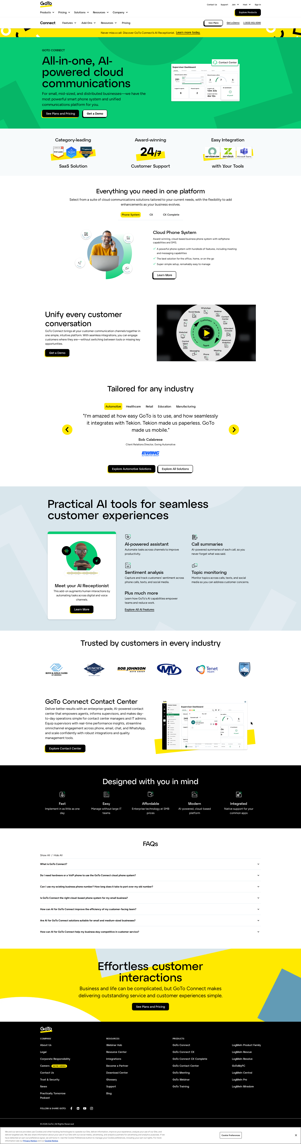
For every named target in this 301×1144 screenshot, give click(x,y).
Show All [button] (45, 855)
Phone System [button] (131, 214)
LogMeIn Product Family (246, 1044)
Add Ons (87, 22)
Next (234, 429)
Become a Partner (117, 1065)
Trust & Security (49, 1079)
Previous (67, 429)
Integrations (113, 1058)
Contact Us (212, 4)
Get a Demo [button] (95, 113)
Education (164, 406)
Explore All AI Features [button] (139, 609)
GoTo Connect (181, 1044)
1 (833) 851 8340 (252, 22)
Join (233, 4)
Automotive (113, 406)
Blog (109, 1093)
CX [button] (151, 214)
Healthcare (133, 406)
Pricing (62, 12)
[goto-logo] (150, 1030)
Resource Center (116, 1051)
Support (224, 4)
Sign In (258, 4)
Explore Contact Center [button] (65, 748)
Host (245, 4)
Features (67, 22)
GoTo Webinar (181, 1079)
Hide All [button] (58, 855)
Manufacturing (185, 406)
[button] (206, 333)
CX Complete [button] (171, 214)
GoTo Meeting (181, 1072)
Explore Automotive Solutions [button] (131, 469)
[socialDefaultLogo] (71, 1108)
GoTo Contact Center (186, 1065)
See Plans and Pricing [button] (60, 113)
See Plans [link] (214, 22)
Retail (149, 406)
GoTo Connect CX (183, 1051)
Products (45, 12)
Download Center (117, 1072)
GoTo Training (181, 1086)
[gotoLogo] (46, 4)
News (43, 1086)
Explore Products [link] (248, 12)
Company (118, 12)
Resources (99, 12)
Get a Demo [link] (233, 22)
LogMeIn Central (242, 1072)
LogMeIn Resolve (242, 1058)
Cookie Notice (51, 1141)
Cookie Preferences (231, 1135)
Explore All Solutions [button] (175, 469)
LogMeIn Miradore (243, 1086)
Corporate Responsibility (55, 1058)
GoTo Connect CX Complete (190, 1058)
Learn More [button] (164, 275)
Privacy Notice (30, 1141)
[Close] (296, 1135)
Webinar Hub (114, 1044)
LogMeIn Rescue (242, 1051)
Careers (45, 1065)
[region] (150, 1135)
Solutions (79, 12)
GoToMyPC (238, 1065)
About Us (45, 1044)
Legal (43, 1051)
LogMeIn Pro (239, 1079)
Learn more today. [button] (188, 32)
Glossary (111, 1079)
